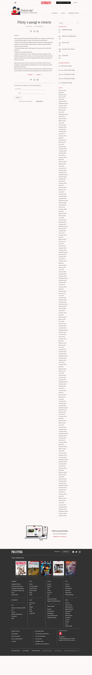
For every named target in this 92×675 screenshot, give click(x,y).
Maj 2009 (61, 444)
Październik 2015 (63, 278)
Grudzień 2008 (63, 455)
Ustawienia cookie (39, 641)
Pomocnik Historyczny (17, 586)
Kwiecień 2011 (62, 395)
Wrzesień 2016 (62, 254)
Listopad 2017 (62, 224)
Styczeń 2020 (62, 168)
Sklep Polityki (68, 626)
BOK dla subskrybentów (17, 638)
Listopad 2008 (63, 457)
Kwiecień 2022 (62, 118)
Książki (49, 584)
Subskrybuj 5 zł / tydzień (63, 2)
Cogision (46, 650)
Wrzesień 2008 (63, 461)
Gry (48, 597)
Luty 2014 (61, 321)
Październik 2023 (63, 103)
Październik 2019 (63, 174)
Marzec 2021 (62, 142)
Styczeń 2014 (62, 323)
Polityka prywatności (40, 636)
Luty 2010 (61, 425)
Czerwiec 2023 (63, 105)
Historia (67, 603)
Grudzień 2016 (62, 248)
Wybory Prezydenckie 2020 (18, 608)
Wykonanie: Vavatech (58, 650)
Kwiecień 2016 (62, 265)
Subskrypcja (66, 551)
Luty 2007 (61, 502)
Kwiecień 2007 (63, 498)
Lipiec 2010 (62, 414)
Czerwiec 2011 (62, 390)
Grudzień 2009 (63, 429)
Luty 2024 (61, 99)
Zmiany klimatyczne (52, 615)
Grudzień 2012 (62, 351)
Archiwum (68, 617)
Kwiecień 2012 (62, 369)
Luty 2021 (61, 144)
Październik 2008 (63, 459)
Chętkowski (68, 592)
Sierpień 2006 (62, 515)
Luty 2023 (61, 112)
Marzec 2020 (62, 164)
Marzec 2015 (62, 293)
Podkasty (67, 613)
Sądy (13, 618)
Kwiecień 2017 (62, 239)
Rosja (30, 592)
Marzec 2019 (62, 190)
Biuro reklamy (15, 633)
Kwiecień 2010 (62, 420)
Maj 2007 (61, 496)
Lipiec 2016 (62, 259)
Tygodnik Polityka (16, 584)
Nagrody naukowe (51, 617)
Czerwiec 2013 (62, 338)
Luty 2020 (61, 166)
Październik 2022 (63, 114)
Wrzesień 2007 (63, 487)
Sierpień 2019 (62, 179)
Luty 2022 (61, 123)
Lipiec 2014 (62, 310)
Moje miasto (68, 611)
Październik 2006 (63, 511)
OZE (30, 609)
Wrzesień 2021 (62, 131)
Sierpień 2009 (62, 438)
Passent (67, 584)
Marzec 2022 (62, 121)
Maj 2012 (61, 367)
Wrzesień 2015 (62, 280)
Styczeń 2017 (62, 246)
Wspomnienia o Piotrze (73, 13)
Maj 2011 (61, 392)
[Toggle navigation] (15, 3)
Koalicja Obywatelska (17, 614)
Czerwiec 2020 (63, 157)
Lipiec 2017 (62, 233)
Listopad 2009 (63, 431)
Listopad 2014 (62, 302)
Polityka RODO (38, 638)
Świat (30, 581)
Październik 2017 (63, 226)
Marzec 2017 (62, 241)
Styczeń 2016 (62, 272)
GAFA (30, 611)
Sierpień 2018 (62, 205)
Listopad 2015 (62, 276)
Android (63, 636)
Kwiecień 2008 (63, 472)
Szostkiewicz (68, 588)
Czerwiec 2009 (63, 442)
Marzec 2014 (62, 319)
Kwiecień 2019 (62, 187)
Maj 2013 (61, 341)
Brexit (31, 584)
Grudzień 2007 (63, 481)
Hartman (67, 586)
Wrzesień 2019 (62, 177)
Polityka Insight (25, 650)
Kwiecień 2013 (62, 343)
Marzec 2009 (62, 449)
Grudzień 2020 (63, 149)
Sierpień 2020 (62, 153)
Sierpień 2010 (62, 412)
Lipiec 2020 (62, 155)
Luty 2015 (61, 295)
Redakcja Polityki (16, 631)
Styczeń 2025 (62, 90)
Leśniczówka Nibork (36, 650)
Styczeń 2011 (62, 401)
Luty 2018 (61, 218)
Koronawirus (15, 600)
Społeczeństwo (69, 607)
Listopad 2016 (62, 250)
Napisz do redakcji (16, 636)
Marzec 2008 (62, 474)
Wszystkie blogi (69, 594)
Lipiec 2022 (62, 116)
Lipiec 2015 (62, 285)
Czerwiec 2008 (63, 468)
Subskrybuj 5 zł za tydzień (59, 536)
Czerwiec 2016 (62, 261)
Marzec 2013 (62, 345)
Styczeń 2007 (62, 505)
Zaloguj (75, 2)
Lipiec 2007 (62, 492)
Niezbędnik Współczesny (18, 590)
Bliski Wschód (33, 590)
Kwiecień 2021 (62, 140)
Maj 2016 (61, 263)
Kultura (49, 581)
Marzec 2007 (62, 500)
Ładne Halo (50, 650)
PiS (12, 610)
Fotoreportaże (68, 615)
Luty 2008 (61, 477)
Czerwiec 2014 (62, 313)
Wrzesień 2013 (62, 332)
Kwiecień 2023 (62, 108)
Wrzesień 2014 (62, 306)
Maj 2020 (61, 159)
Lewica (13, 612)
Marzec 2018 (62, 215)
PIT (30, 605)
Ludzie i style (68, 605)
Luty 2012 (61, 373)
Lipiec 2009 (62, 440)
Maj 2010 (61, 418)
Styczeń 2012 (62, 375)
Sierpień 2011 (62, 386)
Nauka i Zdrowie (51, 606)
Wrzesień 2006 (63, 513)
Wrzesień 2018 (62, 203)
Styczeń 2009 (62, 453)
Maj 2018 (61, 211)
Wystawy (49, 592)
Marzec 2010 (62, 423)
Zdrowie (49, 609)
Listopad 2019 (62, 172)
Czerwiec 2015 (62, 287)
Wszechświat (50, 611)
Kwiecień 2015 (62, 291)
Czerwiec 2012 (62, 364)
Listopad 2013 (62, 328)
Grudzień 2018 (62, 196)
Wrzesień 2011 (62, 384)
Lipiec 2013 (62, 336)
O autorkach (54, 13)
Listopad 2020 (62, 151)
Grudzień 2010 (62, 403)
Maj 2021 (61, 138)
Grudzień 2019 (62, 170)
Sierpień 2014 (62, 308)
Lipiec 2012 (62, 362)
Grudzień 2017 (62, 222)
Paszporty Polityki (52, 599)
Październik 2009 (63, 433)
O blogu (63, 13)
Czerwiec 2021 (62, 136)
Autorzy (67, 619)
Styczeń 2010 (62, 427)
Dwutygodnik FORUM (16, 650)
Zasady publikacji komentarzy (42, 633)
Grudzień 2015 (62, 274)
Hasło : (19, 93)
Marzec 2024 (62, 97)
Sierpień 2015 (62, 282)
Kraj (13, 605)
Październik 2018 (63, 200)
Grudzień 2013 (62, 326)
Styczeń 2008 (62, 479)
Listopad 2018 (62, 198)
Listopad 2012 (62, 354)
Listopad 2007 (62, 483)
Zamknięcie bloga (66, 66)
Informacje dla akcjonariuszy (42, 643)
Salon (13, 592)
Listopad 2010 (62, 405)
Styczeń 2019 (62, 194)
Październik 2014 (63, 304)
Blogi (66, 581)
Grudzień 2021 (62, 127)
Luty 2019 (61, 192)
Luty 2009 (61, 451)
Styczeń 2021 (62, 146)
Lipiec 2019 (62, 181)
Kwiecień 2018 (62, 213)
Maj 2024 (61, 92)
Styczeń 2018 (62, 220)
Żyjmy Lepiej (15, 594)
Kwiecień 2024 (62, 95)
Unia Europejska (33, 586)
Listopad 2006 (63, 509)
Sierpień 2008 (62, 464)
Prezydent (14, 616)
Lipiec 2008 (62, 466)
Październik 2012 (63, 356)
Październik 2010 (63, 408)
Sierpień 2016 (62, 256)
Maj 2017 (61, 237)
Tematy (67, 622)
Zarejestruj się (39, 101)
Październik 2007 (63, 485)
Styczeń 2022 (62, 125)
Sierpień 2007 (62, 490)
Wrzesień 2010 (62, 410)
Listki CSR (32, 613)
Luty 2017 (61, 244)
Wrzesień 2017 (62, 228)
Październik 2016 (63, 252)
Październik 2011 (63, 382)
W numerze (14, 581)
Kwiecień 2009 (63, 446)
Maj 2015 (61, 289)
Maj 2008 (61, 470)
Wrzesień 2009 (63, 436)
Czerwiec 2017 (62, 235)
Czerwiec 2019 (62, 183)
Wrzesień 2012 (62, 358)
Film (48, 588)
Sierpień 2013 (62, 334)
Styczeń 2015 (62, 297)
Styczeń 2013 (62, 349)
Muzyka (49, 586)
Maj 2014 (61, 315)
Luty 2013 (61, 347)
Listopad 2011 (62, 379)
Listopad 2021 (62, 129)
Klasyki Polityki (69, 609)
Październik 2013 (63, 330)
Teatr (48, 594)
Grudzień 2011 (62, 377)
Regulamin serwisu (39, 631)
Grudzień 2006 (63, 507)
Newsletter (57, 551)
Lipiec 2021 (62, 133)
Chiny (30, 594)
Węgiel (31, 607)
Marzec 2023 (62, 110)
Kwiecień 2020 (63, 162)
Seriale (49, 590)
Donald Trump (33, 588)
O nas (66, 624)
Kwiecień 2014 (62, 317)
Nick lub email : (18, 88)
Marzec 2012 (62, 371)
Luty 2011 (61, 399)
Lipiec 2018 (62, 207)
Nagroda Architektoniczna (54, 601)
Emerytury (32, 603)
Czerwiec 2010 (63, 416)
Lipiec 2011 (62, 388)
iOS (59, 636)
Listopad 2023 (62, 101)
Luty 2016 (61, 269)
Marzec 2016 (62, 267)
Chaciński (67, 590)
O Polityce (14, 641)
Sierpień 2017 (62, 231)
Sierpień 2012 (62, 360)
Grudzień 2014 (62, 300)
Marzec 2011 (62, 397)
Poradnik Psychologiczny (18, 588)
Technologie (50, 613)
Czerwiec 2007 (63, 494)
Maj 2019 (61, 185)
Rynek (30, 600)
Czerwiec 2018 (62, 209)
